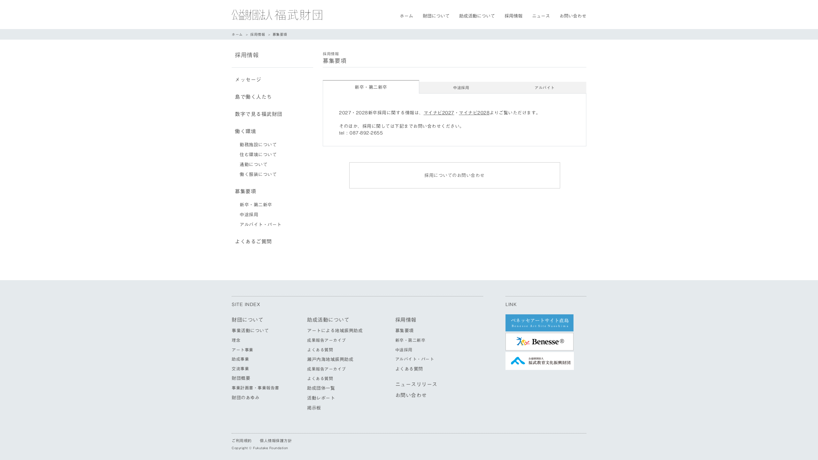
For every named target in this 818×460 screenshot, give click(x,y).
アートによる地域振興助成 (335, 330)
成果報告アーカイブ (326, 340)
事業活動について (250, 330)
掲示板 (314, 408)
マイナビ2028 (474, 113)
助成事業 (240, 359)
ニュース (541, 16)
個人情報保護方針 (276, 440)
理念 (236, 340)
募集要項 (245, 191)
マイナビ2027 (439, 113)
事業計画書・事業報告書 (255, 388)
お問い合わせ (572, 16)
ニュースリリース (416, 384)
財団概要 (241, 378)
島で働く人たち (253, 96)
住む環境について (258, 154)
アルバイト (545, 87)
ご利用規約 (242, 440)
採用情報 (513, 16)
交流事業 (240, 369)
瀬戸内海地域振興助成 (330, 359)
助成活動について (477, 16)
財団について (436, 16)
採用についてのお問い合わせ (454, 175)
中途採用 (461, 87)
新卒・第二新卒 (256, 205)
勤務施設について (258, 144)
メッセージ (248, 79)
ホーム (406, 16)
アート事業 (242, 350)
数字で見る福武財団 (258, 114)
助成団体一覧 (321, 388)
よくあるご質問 (253, 241)
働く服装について (258, 174)
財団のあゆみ (245, 397)
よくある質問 (320, 350)
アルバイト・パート (261, 224)
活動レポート (321, 398)
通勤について (253, 164)
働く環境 (245, 131)
